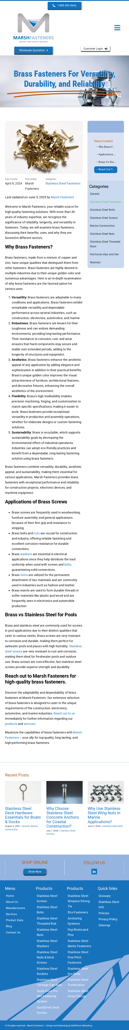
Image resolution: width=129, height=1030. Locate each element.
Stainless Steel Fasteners (63, 183)
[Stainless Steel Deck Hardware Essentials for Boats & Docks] (23, 792)
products (11, 724)
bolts (67, 564)
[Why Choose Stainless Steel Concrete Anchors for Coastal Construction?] (64, 792)
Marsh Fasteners (62, 197)
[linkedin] (94, 871)
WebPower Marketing (81, 1025)
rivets (24, 575)
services (29, 724)
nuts (37, 533)
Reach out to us (64, 713)
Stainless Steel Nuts (112, 826)
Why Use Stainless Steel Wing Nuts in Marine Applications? (104, 815)
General (26, 826)
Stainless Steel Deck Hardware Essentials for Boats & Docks (23, 815)
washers (26, 554)
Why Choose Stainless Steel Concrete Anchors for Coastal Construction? (62, 817)
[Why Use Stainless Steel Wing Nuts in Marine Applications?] (106, 792)
